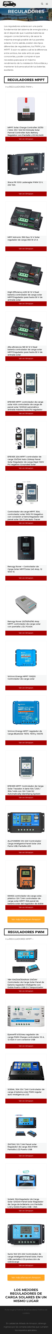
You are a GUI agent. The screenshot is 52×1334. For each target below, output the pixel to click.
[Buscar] (42, 4)
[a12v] (9, 4)
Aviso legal (10, 1310)
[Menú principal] (47, 4)
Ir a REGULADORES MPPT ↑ (19, 939)
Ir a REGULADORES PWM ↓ (19, 87)
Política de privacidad (26, 1310)
